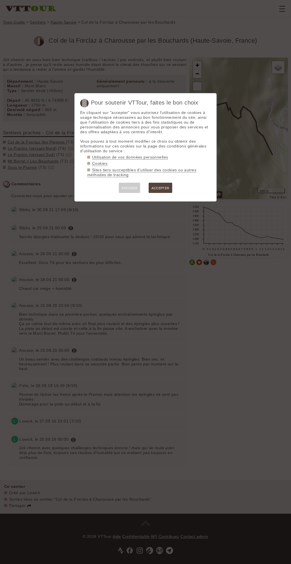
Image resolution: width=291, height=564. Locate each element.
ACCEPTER (160, 188)
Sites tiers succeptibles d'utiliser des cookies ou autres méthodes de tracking (141, 172)
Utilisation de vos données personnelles (130, 157)
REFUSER (129, 188)
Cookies (99, 163)
